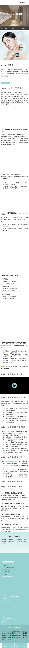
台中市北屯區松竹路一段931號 (9, 619)
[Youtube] (9, 562)
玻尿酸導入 (6, 475)
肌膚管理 (13, 28)
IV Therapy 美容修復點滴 (9, 469)
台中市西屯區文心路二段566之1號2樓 (11, 596)
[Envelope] (12, 562)
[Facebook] (3, 562)
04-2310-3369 (5, 598)
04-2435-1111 (5, 620)
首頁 (2, 28)
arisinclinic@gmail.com (8, 576)
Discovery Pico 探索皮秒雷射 (10, 461)
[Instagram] (6, 562)
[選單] (26, 2)
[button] (22, 2)
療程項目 (7, 28)
